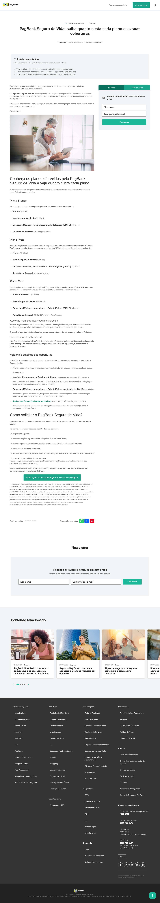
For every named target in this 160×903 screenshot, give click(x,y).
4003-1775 (124, 814)
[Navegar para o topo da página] (152, 895)
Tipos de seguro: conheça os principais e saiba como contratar (121, 671)
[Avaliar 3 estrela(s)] (30, 520)
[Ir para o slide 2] (20, 684)
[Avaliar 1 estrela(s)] (25, 520)
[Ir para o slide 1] (18, 684)
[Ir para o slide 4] (24, 684)
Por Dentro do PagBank (76, 23)
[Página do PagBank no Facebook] (120, 865)
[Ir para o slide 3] (22, 684)
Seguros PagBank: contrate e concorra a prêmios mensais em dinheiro (77, 671)
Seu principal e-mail (114, 114)
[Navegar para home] (66, 23)
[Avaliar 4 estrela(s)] (33, 520)
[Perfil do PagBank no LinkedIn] (137, 865)
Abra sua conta (141, 5)
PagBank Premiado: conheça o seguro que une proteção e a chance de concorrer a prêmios (31, 671)
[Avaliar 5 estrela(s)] (35, 520)
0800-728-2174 (126, 823)
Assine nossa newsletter (118, 5)
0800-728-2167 (126, 843)
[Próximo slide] (28, 684)
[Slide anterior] (13, 684)
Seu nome (109, 107)
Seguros (92, 23)
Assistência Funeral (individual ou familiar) (31, 401)
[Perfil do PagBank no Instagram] (126, 865)
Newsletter (111, 88)
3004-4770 (124, 832)
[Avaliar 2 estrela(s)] (28, 520)
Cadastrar (124, 122)
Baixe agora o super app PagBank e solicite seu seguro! (52, 477)
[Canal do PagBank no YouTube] (132, 865)
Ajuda (122, 857)
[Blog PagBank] (143, 865)
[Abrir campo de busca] (155, 5)
